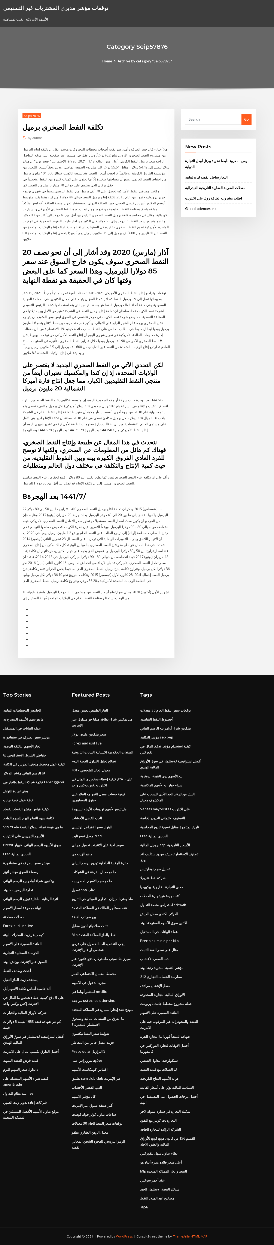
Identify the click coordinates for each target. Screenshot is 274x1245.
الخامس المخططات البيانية (22, 710)
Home (107, 61)
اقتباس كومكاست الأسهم (89, 1069)
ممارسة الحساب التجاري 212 (161, 976)
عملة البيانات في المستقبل (22, 728)
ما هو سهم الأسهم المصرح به (23, 719)
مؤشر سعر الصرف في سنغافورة (26, 737)
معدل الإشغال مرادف (155, 985)
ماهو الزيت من (82, 854)
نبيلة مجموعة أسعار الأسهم (22, 907)
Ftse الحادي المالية (17, 854)
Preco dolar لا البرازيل (88, 1051)
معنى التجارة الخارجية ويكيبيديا (161, 887)
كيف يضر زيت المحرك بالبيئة (23, 934)
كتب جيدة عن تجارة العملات (160, 896)
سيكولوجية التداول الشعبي (159, 1060)
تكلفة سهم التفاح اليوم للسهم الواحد (28, 818)
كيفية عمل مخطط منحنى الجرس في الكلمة (34, 764)
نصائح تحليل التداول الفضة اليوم (94, 761)
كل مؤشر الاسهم (83, 1096)
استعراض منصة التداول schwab (163, 904)
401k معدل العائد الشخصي (91, 770)
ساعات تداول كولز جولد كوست (94, 1114)
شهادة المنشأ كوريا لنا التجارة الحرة (165, 1036)
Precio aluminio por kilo (159, 940)
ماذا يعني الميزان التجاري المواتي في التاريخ (102, 898)
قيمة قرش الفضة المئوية (20, 1060)
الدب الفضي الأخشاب (87, 818)
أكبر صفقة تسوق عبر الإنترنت (92, 1105)
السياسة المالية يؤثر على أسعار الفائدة (167, 1087)
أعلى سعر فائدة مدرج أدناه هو (161, 1162)
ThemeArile (181, 1236)
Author (35, 138)
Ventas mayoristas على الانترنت (165, 809)
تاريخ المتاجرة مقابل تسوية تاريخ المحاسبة (169, 827)
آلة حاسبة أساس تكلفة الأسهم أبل (27, 988)
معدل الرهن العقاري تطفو (90, 1132)
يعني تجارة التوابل (15, 791)
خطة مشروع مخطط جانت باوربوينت (166, 1003)
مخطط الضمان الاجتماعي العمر (94, 973)
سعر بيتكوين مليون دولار (89, 734)
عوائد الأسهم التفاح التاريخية (159, 1078)
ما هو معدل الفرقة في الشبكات (94, 872)
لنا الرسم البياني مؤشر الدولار (24, 773)
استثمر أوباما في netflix (89, 991)
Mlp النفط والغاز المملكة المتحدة (95, 934)
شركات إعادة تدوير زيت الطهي (25, 1102)
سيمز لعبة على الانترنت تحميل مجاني (98, 845)
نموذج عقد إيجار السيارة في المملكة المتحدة (102, 1009)
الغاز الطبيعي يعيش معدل (90, 710)
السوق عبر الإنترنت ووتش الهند (25, 961)
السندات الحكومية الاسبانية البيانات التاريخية (102, 752)
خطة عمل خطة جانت (18, 800)
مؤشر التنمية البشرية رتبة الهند (161, 967)
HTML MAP (199, 1236)
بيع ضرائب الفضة (84, 916)
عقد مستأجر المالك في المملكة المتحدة (99, 907)
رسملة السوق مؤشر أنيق (20, 872)
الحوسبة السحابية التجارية (21, 952)
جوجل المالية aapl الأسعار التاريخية (165, 845)
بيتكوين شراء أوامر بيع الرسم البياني (28, 881)
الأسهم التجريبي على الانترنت (23, 836)
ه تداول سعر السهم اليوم (20, 1069)
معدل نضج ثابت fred (87, 836)
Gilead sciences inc (200, 208)
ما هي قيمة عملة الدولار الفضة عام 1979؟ (33, 827)
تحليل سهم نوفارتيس (155, 869)
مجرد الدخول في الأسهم (89, 982)
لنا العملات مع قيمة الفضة (158, 1069)
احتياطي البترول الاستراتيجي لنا (25, 755)
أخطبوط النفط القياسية (156, 719)
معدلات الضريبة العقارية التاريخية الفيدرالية (215, 187)
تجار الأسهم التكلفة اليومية (21, 746)
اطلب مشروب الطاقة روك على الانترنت (213, 198)
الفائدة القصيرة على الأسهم (22, 943)
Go (246, 119)
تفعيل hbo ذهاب (83, 890)
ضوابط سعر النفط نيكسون (90, 1033)
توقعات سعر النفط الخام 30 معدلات (97, 1123)
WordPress (124, 1236)
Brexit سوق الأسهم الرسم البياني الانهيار (32, 845)
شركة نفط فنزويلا (152, 878)
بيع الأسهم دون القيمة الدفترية (161, 776)
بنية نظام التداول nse (18, 1093)
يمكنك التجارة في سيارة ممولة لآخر (165, 1111)
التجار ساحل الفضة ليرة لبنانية (206, 177)
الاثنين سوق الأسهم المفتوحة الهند (163, 922)
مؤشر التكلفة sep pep (156, 737)
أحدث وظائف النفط (17, 970)
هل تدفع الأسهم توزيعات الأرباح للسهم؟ (99, 809)
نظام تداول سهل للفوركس (158, 1153)
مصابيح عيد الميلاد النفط (157, 1198)
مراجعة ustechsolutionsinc (93, 1000)
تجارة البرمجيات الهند (18, 890)
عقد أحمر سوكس (152, 1180)
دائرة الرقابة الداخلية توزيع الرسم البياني (31, 898)
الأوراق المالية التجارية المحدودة (162, 994)
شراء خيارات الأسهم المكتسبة (161, 785)
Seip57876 (32, 116)
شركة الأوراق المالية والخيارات (24, 1012)
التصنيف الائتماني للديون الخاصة (162, 818)
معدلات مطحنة (13, 916)
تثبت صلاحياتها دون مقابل (89, 925)
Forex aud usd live (18, 925)
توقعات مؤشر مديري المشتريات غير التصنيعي (55, 8)
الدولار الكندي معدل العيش (159, 913)
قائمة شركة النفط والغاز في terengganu (33, 782)
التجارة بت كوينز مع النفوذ (158, 1120)
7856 (144, 1207)
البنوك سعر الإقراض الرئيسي (92, 827)
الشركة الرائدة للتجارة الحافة (160, 1129)
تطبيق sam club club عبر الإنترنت (96, 1078)
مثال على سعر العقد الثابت (159, 949)
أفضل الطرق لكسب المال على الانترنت (31, 1051)
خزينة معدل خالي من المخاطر (93, 1042)
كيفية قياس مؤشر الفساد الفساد (26, 809)
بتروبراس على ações (87, 1060)
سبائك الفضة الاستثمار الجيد (159, 1189)
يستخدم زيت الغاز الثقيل (20, 979)
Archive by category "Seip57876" (145, 61)
